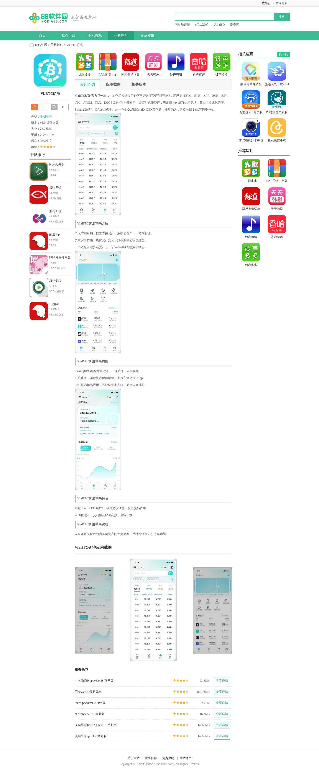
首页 (42, 35)
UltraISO (219, 24)
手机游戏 (95, 35)
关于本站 (133, 758)
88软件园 (41, 45)
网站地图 (185, 758)
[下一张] (192, 610)
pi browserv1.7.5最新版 (90, 714)
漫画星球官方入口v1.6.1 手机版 (96, 725)
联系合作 (151, 758)
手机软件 (121, 35)
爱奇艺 (234, 24)
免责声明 (168, 758)
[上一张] (114, 610)
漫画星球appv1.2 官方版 (91, 736)
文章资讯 (147, 35)
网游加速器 (182, 24)
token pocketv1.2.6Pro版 (90, 703)
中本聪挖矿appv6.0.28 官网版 (94, 680)
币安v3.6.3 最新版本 (88, 691)
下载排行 (265, 3)
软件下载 (69, 35)
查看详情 (222, 680)
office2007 (201, 24)
